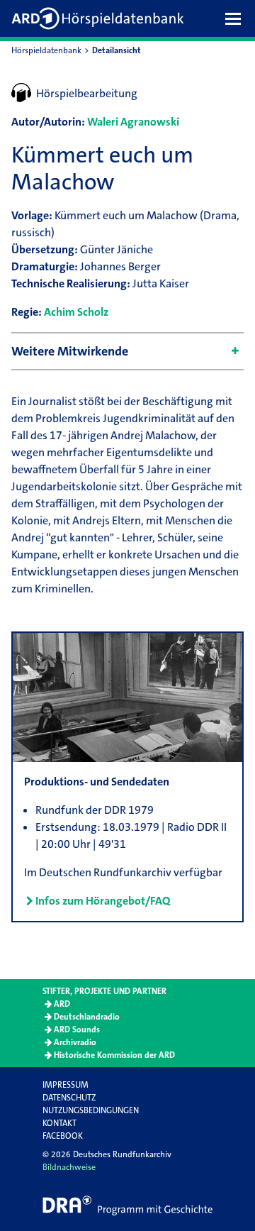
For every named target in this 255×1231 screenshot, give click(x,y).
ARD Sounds (77, 1029)
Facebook (62, 1136)
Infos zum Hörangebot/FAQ (102, 900)
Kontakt (59, 1123)
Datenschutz (69, 1097)
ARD (62, 1004)
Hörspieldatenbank (46, 50)
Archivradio (75, 1042)
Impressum (65, 1085)
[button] (236, 18)
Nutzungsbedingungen (90, 1110)
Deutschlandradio (87, 1016)
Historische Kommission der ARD (114, 1055)
